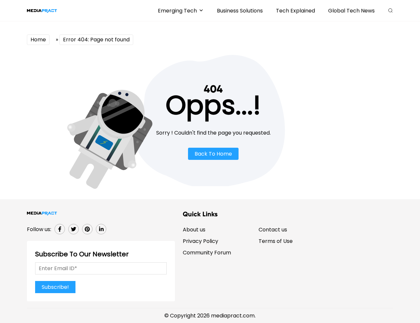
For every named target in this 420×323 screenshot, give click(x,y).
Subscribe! (55, 287)
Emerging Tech (177, 10)
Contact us (273, 229)
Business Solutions (240, 10)
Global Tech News (351, 10)
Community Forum (207, 252)
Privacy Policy (200, 241)
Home (38, 39)
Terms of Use (276, 241)
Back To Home (213, 154)
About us (194, 229)
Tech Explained (295, 10)
